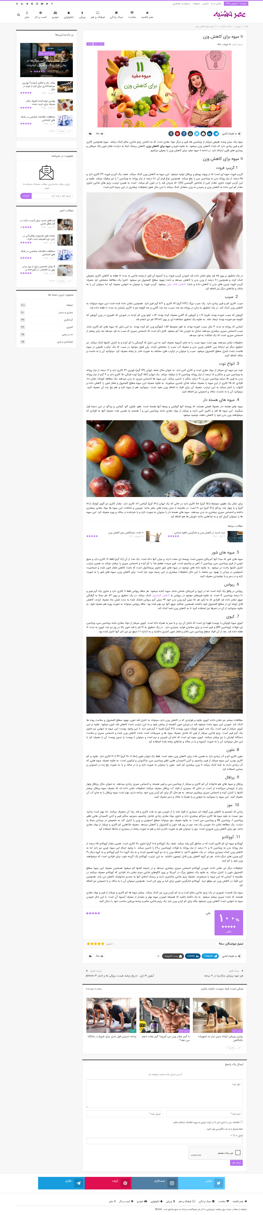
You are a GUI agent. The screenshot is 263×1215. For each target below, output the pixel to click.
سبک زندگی (116, 17)
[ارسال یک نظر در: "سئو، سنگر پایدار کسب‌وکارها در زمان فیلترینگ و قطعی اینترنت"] (31, 72)
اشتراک (26, 196)
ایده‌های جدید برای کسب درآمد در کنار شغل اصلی (37, 222)
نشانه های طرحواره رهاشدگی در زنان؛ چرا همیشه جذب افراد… (39, 237)
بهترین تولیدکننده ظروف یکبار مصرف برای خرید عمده (40, 102)
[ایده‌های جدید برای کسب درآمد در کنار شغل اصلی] (65, 224)
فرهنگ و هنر (98, 17)
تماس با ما (216, 4)
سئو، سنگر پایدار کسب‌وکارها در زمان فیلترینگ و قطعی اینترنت (46, 63)
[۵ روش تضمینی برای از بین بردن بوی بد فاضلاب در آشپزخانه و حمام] (65, 270)
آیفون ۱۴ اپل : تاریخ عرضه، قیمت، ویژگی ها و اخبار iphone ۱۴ (120, 976)
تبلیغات (196, 4)
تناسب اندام (98, 44)
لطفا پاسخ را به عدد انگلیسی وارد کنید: (224, 1129)
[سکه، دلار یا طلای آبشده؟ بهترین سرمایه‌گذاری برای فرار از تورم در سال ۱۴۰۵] (65, 87)
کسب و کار (41, 17)
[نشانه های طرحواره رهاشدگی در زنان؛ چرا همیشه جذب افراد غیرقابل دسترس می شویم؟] (65, 240)
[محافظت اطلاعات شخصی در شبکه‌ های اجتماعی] (65, 121)
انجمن (205, 4)
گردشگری (68, 320)
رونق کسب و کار (46, 53)
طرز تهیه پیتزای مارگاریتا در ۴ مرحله (223, 976)
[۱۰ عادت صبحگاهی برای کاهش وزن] (153, 536)
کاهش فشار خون (176, 284)
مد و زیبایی (67, 334)
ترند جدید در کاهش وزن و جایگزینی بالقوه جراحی (199, 533)
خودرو (55, 17)
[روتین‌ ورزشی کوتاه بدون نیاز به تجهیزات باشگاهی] (218, 1015)
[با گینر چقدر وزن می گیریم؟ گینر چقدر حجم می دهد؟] (164, 1015)
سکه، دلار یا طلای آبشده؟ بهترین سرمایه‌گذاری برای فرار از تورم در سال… (38, 86)
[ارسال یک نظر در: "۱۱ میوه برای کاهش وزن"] (90, 134)
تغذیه (89, 44)
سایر (27, 17)
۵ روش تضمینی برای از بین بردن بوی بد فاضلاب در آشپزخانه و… (38, 268)
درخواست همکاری (181, 4)
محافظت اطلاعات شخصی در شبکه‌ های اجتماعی (38, 118)
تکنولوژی (69, 17)
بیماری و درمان (66, 312)
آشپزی (70, 327)
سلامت (132, 17)
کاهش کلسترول (161, 595)
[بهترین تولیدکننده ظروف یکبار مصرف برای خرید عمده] (65, 105)
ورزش (82, 17)
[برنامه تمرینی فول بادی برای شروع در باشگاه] (111, 1015)
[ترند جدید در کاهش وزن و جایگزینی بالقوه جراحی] (235, 536)
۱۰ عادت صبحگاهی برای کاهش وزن (126, 533)
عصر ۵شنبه (147, 17)
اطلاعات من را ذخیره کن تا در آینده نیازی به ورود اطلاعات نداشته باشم (207, 1122)
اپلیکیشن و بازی (65, 342)
